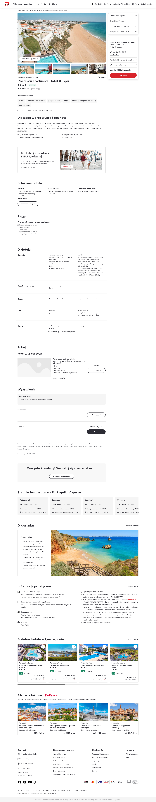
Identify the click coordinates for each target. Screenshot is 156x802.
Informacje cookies (64, 790)
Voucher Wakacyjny (100, 757)
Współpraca (36, 790)
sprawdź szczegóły (28, 167)
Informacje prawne (80, 790)
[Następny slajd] (138, 506)
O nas (20, 790)
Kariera (26, 790)
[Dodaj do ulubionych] (43, 647)
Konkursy (95, 764)
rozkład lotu (114, 55)
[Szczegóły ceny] (39, 89)
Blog (127, 757)
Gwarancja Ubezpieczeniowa (64, 774)
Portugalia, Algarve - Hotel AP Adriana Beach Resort (123, 646)
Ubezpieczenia (59, 757)
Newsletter (96, 768)
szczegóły (127, 70)
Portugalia (37, 10)
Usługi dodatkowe (60, 761)
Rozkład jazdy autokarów (63, 768)
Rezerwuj (123, 75)
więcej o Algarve (132, 526)
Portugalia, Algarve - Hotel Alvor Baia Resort (61, 646)
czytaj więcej (22, 131)
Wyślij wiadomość (62, 476)
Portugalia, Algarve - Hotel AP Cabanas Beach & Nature (31, 646)
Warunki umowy (59, 754)
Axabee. (54, 793)
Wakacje (20, 10)
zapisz (103, 77)
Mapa (35, 77)
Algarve (44, 10)
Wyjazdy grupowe (99, 761)
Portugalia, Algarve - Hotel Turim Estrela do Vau (93, 646)
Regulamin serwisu (49, 790)
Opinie (94, 771)
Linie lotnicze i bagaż (61, 764)
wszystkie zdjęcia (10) (30, 59)
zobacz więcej (133, 586)
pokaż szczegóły (59, 378)
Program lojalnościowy (101, 754)
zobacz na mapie (28, 204)
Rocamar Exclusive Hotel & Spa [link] (57, 10)
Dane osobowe (59, 771)
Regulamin (117, 800)
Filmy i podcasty (132, 754)
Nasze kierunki (28, 10)
